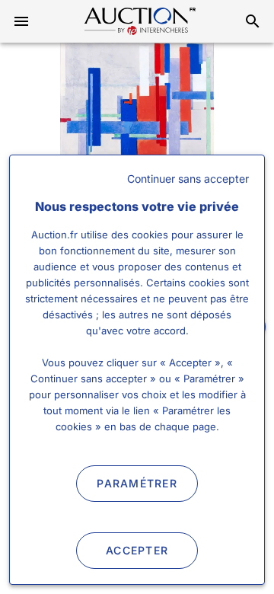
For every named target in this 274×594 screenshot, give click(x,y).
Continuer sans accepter (188, 178)
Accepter (137, 550)
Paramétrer (137, 483)
